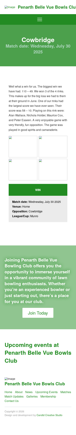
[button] (39, 19)
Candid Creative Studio (49, 415)
